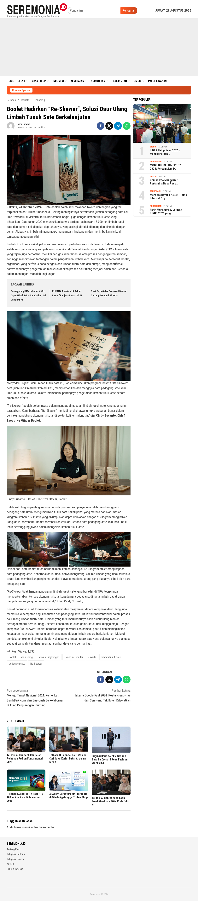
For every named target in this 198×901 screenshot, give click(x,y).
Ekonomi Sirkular (74, 657)
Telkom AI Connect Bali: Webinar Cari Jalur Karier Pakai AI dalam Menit (68, 759)
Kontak (10, 863)
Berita (153, 176)
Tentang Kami (13, 849)
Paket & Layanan (15, 868)
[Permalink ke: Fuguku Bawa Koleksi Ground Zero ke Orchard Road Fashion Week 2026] (111, 740)
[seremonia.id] (37, 10)
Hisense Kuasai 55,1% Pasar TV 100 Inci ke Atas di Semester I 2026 (25, 797)
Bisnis (153, 147)
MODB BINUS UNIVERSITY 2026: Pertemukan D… (166, 166)
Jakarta (92, 657)
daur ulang (27, 657)
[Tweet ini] (109, 126)
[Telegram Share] (118, 126)
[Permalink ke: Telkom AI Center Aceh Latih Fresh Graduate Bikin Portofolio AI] (111, 782)
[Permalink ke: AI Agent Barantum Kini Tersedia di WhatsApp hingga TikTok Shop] (68, 780)
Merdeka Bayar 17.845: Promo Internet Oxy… (168, 196)
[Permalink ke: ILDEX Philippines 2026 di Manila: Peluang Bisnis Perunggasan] (162, 123)
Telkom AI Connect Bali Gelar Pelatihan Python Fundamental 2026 (25, 759)
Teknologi (155, 191)
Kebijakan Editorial (16, 854)
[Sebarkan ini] (100, 126)
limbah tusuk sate (111, 657)
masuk (26, 827)
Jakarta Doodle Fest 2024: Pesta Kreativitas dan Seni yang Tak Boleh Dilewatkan (102, 695)
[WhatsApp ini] (127, 126)
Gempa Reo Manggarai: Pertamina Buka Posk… (164, 181)
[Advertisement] (99, 47)
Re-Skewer (36, 663)
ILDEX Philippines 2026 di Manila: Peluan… (165, 152)
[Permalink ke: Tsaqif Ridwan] (11, 126)
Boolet (12, 657)
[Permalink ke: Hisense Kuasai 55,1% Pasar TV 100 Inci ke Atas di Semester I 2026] (26, 780)
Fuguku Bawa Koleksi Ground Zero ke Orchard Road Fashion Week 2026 (110, 759)
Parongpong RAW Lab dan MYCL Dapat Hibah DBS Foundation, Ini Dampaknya (28, 295)
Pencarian (128, 10)
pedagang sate (17, 663)
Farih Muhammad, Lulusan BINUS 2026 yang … (166, 211)
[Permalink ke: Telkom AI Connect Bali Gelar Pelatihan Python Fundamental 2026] (26, 739)
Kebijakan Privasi (15, 859)
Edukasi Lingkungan (48, 657)
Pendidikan (155, 161)
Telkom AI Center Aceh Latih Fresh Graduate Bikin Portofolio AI (110, 801)
